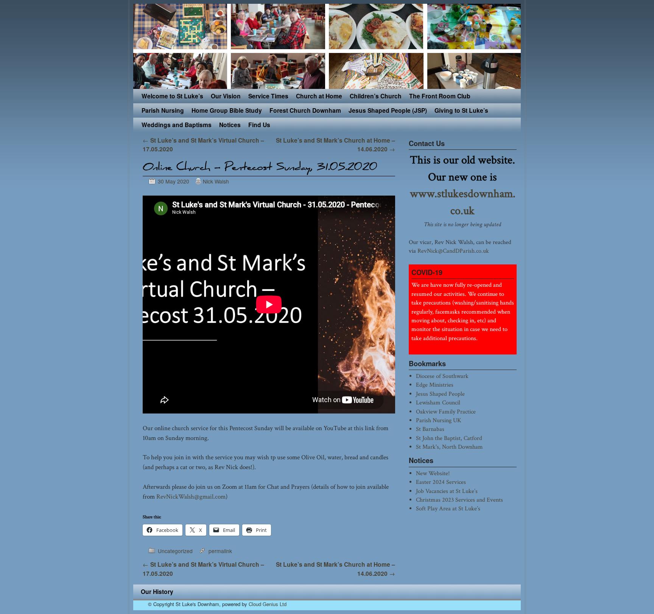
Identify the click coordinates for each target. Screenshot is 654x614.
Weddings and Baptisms (177, 124)
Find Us (259, 124)
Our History (157, 591)
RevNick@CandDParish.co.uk (453, 251)
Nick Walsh (216, 181)
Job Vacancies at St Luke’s (447, 491)
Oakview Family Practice (446, 411)
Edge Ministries (434, 385)
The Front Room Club (439, 96)
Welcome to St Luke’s (172, 96)
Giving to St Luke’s (461, 110)
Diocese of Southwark (442, 376)
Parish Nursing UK (438, 420)
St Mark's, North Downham (449, 447)
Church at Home (319, 96)
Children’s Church (376, 96)
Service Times (268, 96)
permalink (220, 551)
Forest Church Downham (305, 110)
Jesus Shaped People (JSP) (388, 110)
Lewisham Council (438, 402)
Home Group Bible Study (227, 110)
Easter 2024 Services (441, 482)
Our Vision (226, 96)
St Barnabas (430, 429)
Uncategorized (175, 551)
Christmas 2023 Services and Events (459, 500)
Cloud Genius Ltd (268, 604)
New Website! (433, 473)
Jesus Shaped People (440, 394)
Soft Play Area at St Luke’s (448, 508)
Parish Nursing (163, 110)
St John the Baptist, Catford (449, 438)
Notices (230, 124)
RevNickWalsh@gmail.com (191, 497)
